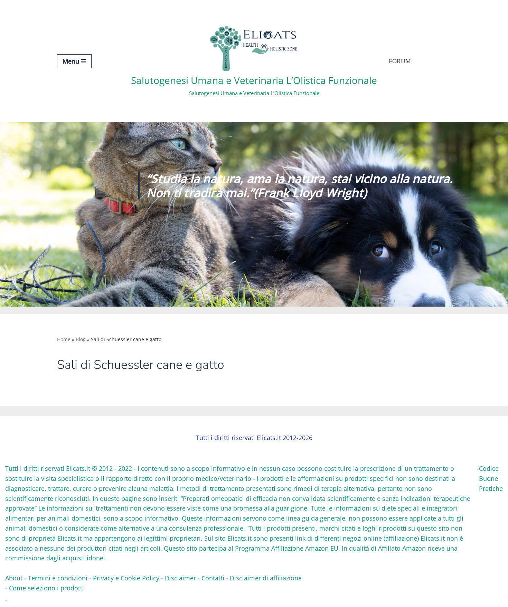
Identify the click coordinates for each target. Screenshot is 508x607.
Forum (400, 61)
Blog (81, 339)
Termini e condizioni (57, 578)
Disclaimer (180, 578)
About (13, 578)
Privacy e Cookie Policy (126, 578)
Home (63, 339)
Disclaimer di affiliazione (266, 578)
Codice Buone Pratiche (491, 478)
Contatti (212, 578)
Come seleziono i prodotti (46, 588)
